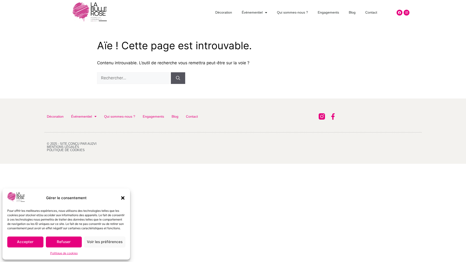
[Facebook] (399, 13)
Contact (371, 12)
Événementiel (252, 12)
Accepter (25, 241)
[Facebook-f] (333, 116)
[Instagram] (406, 13)
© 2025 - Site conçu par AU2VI (72, 144)
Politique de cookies (64, 253)
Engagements (328, 12)
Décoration (223, 12)
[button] (122, 198)
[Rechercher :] (134, 77)
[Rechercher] (178, 78)
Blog (352, 12)
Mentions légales (63, 147)
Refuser (64, 241)
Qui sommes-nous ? (292, 12)
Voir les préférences (105, 241)
